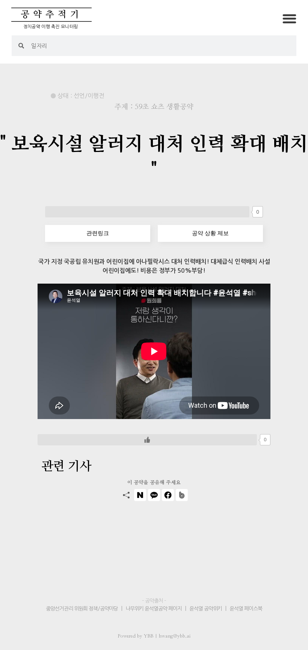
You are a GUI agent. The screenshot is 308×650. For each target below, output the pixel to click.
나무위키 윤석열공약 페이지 (153, 608)
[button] (290, 19)
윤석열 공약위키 (205, 608)
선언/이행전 (89, 96)
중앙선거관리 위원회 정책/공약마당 (82, 608)
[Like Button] (147, 211)
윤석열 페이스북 (245, 608)
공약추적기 (52, 14)
